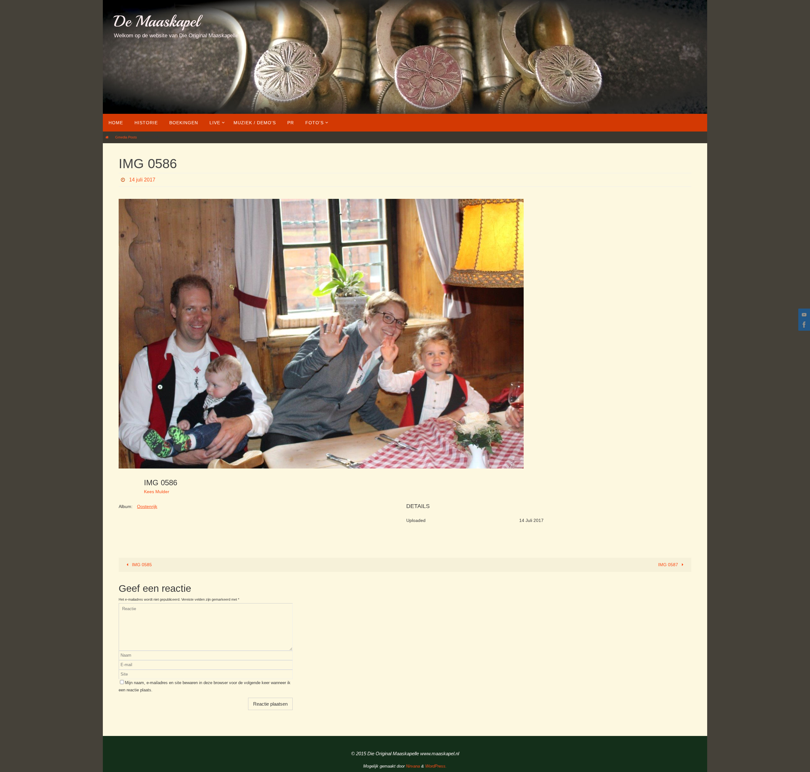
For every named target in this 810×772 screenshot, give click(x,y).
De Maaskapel (157, 21)
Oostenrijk (147, 506)
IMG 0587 (668, 564)
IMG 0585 (141, 564)
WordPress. (436, 766)
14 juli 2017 (142, 179)
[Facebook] (803, 325)
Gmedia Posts (126, 137)
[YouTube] (803, 315)
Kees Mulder (156, 491)
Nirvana (413, 766)
